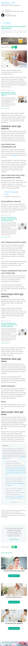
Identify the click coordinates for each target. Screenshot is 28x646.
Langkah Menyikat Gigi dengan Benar (14, 571)
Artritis (7, 194)
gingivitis (15, 155)
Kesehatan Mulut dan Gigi (7, 3)
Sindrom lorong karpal (11, 192)
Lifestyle (14, 2)
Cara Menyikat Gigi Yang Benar (14, 623)
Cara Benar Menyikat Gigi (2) (14, 597)
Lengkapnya (14, 502)
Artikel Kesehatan (5, 2)
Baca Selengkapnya (14, 575)
